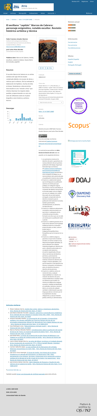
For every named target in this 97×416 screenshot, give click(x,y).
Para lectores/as (72, 42)
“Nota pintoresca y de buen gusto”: (35, 326)
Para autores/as (72, 45)
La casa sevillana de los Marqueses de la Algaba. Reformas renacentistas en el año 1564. (33, 348)
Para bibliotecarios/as (74, 48)
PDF (42, 68)
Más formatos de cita (46, 102)
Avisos (43, 13)
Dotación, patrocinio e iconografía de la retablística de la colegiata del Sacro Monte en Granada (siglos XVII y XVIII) (36, 314)
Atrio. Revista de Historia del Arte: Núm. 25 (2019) (26, 345)
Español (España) (73, 59)
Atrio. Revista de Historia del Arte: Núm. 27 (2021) (26, 311)
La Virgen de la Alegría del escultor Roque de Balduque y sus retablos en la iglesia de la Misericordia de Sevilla (34, 336)
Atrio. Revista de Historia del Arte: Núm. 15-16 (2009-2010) (29, 324)
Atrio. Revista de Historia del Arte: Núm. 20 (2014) (35, 359)
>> (20, 370)
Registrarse (85, 1)
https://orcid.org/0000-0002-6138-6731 (15, 46)
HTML (50, 68)
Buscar (90, 13)
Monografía (22, 13)
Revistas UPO (75, 1)
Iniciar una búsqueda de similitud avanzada (31, 374)
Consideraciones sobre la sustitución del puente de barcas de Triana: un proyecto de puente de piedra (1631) (36, 331)
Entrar (92, 1)
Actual (5, 13)
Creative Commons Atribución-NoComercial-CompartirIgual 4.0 (50, 143)
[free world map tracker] (76, 89)
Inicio (7, 19)
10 (17, 370)
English (70, 62)
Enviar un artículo (74, 73)
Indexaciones (33, 13)
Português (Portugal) (74, 65)
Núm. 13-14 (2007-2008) (25, 19)
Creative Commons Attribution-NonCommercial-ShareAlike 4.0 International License (52, 170)
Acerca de (51, 13)
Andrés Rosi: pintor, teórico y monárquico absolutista (42, 309)
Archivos (13, 13)
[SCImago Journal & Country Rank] (79, 141)
